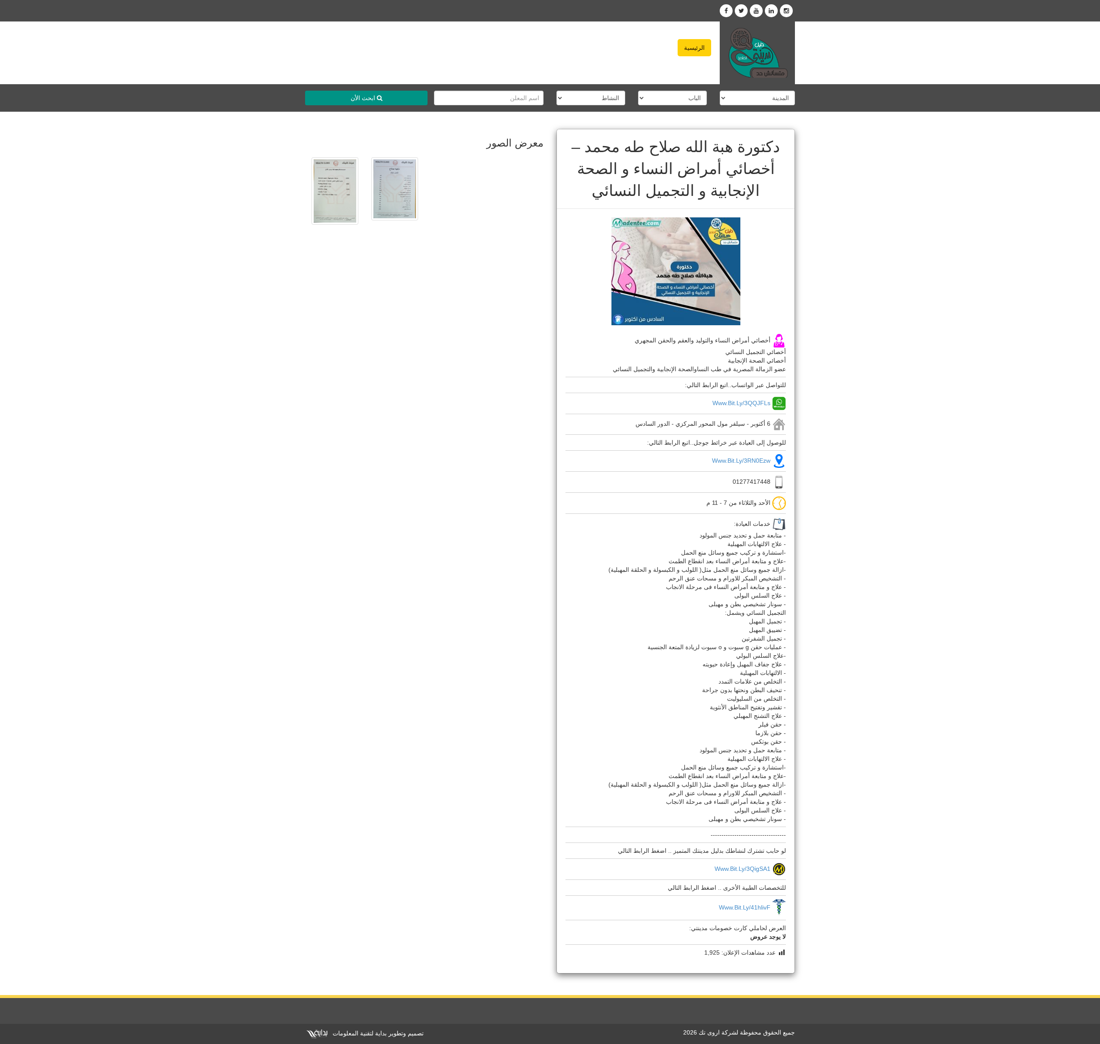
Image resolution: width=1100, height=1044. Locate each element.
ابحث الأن (364, 98)
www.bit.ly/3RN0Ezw (741, 460)
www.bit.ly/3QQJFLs (741, 402)
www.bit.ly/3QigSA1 (742, 868)
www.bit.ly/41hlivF (744, 907)
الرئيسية (694, 47)
